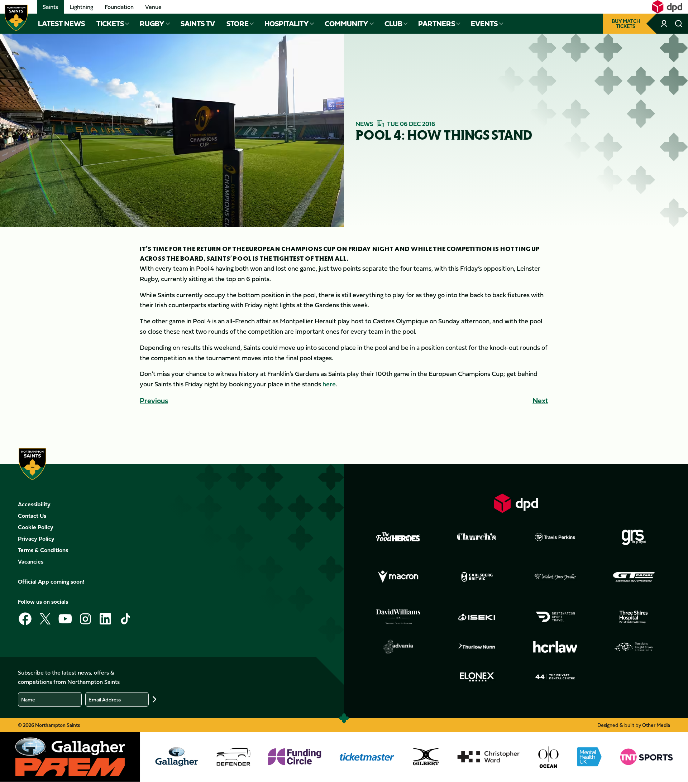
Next (540, 400)
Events (484, 23)
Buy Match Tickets (626, 23)
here (329, 384)
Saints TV (198, 23)
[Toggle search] (679, 24)
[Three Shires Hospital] (634, 617)
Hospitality (286, 23)
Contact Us (32, 515)
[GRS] (634, 537)
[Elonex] (477, 677)
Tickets (110, 23)
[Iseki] (477, 617)
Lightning (81, 7)
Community (346, 23)
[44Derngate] (555, 677)
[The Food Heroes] (398, 536)
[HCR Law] (555, 647)
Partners (436, 23)
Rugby (152, 23)
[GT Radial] (634, 577)
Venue (153, 7)
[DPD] (516, 503)
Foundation (119, 7)
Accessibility (34, 504)
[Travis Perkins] (555, 537)
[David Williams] (398, 616)
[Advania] (398, 647)
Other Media (656, 725)
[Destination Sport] (555, 617)
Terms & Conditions (43, 550)
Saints (50, 7)
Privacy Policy (36, 538)
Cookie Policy (35, 527)
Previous (154, 400)
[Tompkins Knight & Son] (634, 646)
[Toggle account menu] (665, 24)
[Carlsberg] (477, 577)
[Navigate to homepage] (16, 18)
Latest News (61, 23)
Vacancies (30, 561)
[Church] (477, 537)
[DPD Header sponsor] (667, 7)
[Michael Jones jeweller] (555, 577)
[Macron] (398, 577)
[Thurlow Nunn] (477, 647)
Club (393, 23)
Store (237, 23)
